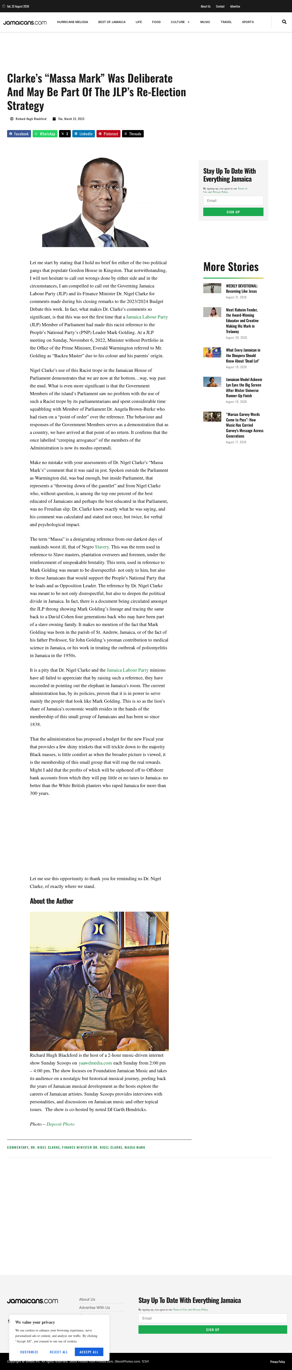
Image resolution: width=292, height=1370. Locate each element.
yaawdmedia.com (95, 1062)
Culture (178, 22)
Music (205, 22)
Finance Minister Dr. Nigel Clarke (92, 1147)
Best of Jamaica (111, 22)
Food (156, 22)
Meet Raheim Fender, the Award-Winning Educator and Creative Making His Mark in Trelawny (242, 320)
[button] (284, 22)
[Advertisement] (90, 54)
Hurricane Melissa (72, 22)
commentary (18, 1147)
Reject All (59, 1351)
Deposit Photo (60, 1124)
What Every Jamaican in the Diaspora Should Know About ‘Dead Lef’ (243, 355)
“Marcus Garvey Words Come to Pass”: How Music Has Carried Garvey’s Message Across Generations (244, 425)
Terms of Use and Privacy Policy (225, 190)
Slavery (102, 546)
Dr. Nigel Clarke (45, 1147)
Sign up (233, 211)
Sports (248, 22)
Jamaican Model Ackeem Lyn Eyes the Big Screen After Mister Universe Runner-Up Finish (244, 387)
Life (139, 22)
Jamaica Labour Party (147, 316)
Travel (226, 22)
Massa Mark (135, 1147)
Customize (29, 1351)
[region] (59, 1338)
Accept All (89, 1351)
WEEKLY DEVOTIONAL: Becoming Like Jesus (242, 288)
